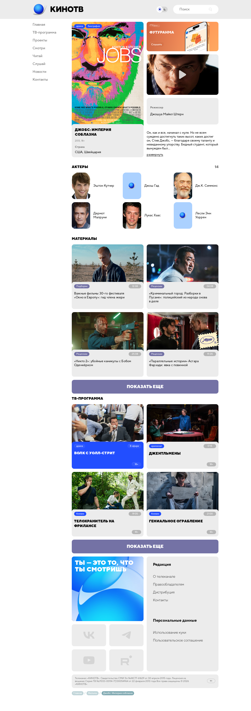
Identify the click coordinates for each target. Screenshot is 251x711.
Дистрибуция (164, 592)
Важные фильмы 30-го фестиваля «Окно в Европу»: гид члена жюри (99, 295)
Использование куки (169, 632)
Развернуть (155, 155)
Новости (39, 72)
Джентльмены (165, 453)
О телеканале (164, 576)
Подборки (81, 286)
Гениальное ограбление (176, 521)
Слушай (39, 64)
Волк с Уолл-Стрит (94, 453)
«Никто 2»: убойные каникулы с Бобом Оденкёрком (102, 363)
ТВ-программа (44, 33)
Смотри (39, 48)
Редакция (162, 565)
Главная (39, 25)
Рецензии (156, 286)
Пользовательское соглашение (178, 640)
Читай (37, 56)
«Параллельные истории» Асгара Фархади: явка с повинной (174, 363)
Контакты (40, 80)
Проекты (40, 40)
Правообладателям (168, 584)
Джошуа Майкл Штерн (167, 114)
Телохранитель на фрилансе (94, 523)
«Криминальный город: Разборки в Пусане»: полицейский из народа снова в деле (178, 297)
